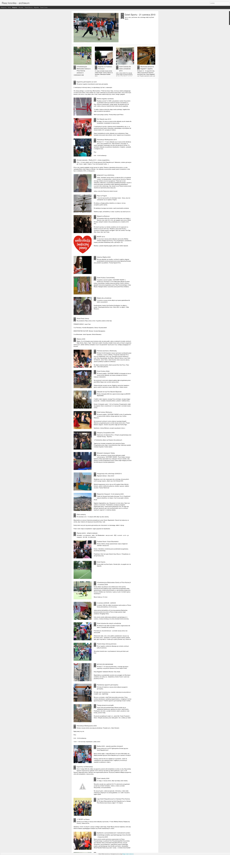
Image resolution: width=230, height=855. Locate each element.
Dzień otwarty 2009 (103, 778)
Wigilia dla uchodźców (104, 298)
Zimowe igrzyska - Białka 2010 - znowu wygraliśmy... (93, 160)
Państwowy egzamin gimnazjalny (107, 685)
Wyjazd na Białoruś (103, 216)
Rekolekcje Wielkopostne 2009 (87, 726)
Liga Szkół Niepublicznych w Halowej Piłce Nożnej (113, 799)
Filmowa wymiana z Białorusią (107, 351)
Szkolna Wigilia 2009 (104, 257)
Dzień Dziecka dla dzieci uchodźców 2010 (125, 69)
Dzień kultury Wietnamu (104, 412)
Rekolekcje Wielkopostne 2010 (107, 140)
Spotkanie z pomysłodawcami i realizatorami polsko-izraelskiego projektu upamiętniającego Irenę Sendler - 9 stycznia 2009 (114, 835)
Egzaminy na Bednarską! (85, 767)
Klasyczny (4, 7)
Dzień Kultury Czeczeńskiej (106, 278)
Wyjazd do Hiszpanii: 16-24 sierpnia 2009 (110, 494)
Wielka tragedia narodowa (105, 99)
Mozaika (21, 7)
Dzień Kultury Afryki (103, 371)
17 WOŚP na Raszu (83, 819)
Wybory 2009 (81, 339)
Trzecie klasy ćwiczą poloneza (106, 644)
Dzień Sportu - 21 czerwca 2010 (140, 14)
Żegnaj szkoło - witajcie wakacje (87, 533)
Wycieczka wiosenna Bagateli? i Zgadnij (147, 68)
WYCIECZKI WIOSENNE (105, 664)
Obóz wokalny (81, 514)
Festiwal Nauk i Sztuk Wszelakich (108, 541)
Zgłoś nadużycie (130, 854)
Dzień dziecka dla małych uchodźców (109, 623)
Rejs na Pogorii (102, 196)
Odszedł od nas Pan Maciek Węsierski (109, 392)
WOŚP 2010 (101, 237)
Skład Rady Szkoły (83, 318)
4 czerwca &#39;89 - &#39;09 (106, 603)
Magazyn (14, 7)
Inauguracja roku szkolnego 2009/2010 (109, 473)
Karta (9, 7)
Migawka (36, 7)
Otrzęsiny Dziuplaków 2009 (105, 433)
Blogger (124, 854)
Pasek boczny (29, 7)
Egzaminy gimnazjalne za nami (87, 82)
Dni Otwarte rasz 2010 (104, 119)
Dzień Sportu (101, 562)
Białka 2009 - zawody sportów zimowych (110, 746)
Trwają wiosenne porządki (105, 705)
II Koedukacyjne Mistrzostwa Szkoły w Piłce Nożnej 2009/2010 (83, 70)
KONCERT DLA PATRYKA (105, 175)
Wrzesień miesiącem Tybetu (106, 453)
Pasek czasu (44, 7)
